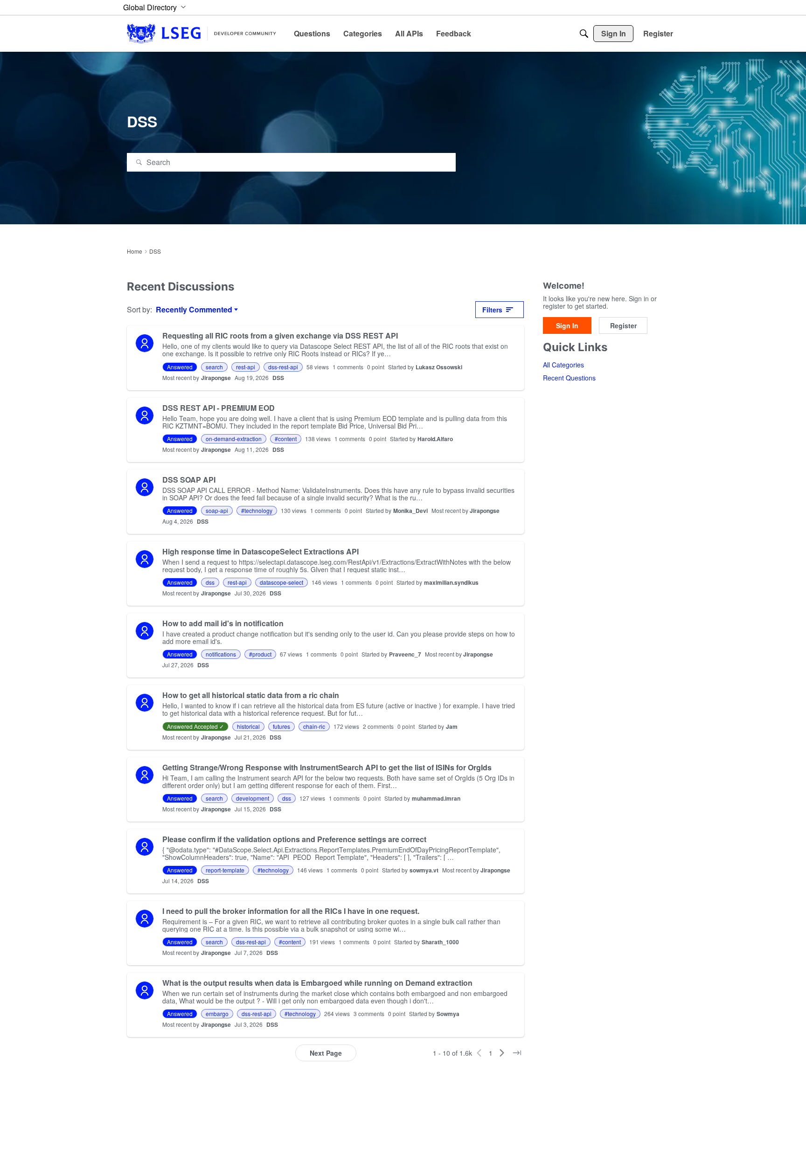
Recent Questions (569, 378)
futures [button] (281, 726)
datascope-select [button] (281, 582)
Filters (492, 309)
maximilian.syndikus (451, 582)
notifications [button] (221, 654)
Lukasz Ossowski (439, 367)
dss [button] (210, 582)
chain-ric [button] (314, 726)
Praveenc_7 (405, 654)
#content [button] (286, 439)
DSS (278, 378)
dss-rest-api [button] (283, 367)
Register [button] (623, 326)
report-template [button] (225, 870)
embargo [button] (217, 1013)
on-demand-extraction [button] (234, 439)
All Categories (563, 365)
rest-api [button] (245, 367)
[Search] (584, 33)
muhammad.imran (436, 798)
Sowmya (448, 1014)
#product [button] (260, 654)
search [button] (214, 367)
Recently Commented (194, 309)
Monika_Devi (410, 510)
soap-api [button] (217, 510)
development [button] (252, 798)
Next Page (326, 1053)
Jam (452, 726)
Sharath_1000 (440, 942)
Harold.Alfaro (435, 439)
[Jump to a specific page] (516, 1052)
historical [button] (248, 726)
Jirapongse (216, 378)
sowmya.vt (424, 870)
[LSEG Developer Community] (201, 33)
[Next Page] (501, 1052)
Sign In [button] (567, 326)
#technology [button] (256, 510)
